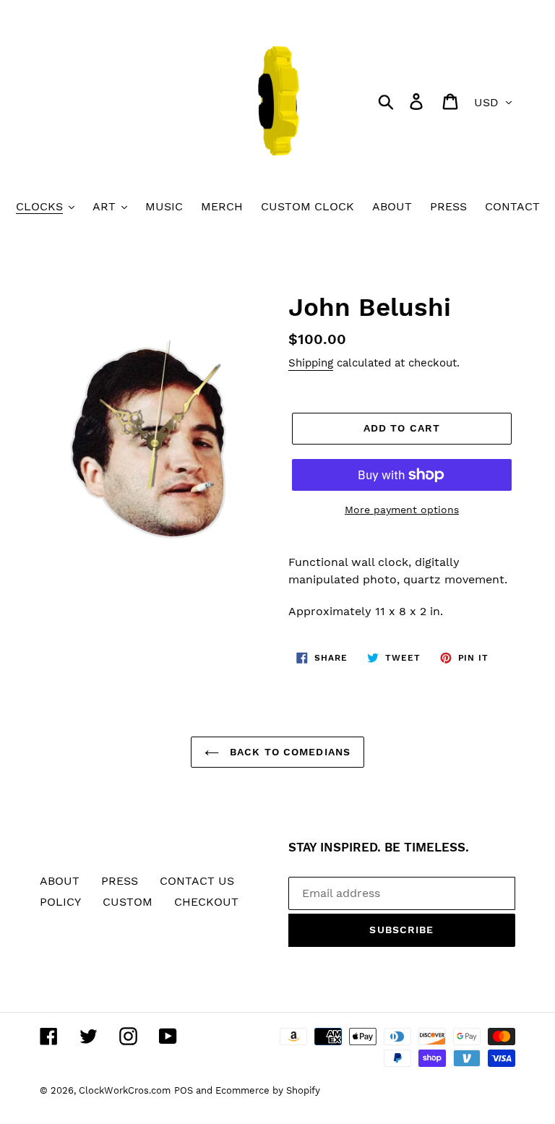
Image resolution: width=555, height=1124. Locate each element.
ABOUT (59, 881)
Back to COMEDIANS (288, 752)
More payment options (402, 509)
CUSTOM (127, 902)
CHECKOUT (206, 902)
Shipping (310, 362)
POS (183, 1090)
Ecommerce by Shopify (267, 1090)
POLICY (60, 902)
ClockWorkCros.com (125, 1090)
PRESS (119, 881)
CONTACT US (197, 881)
